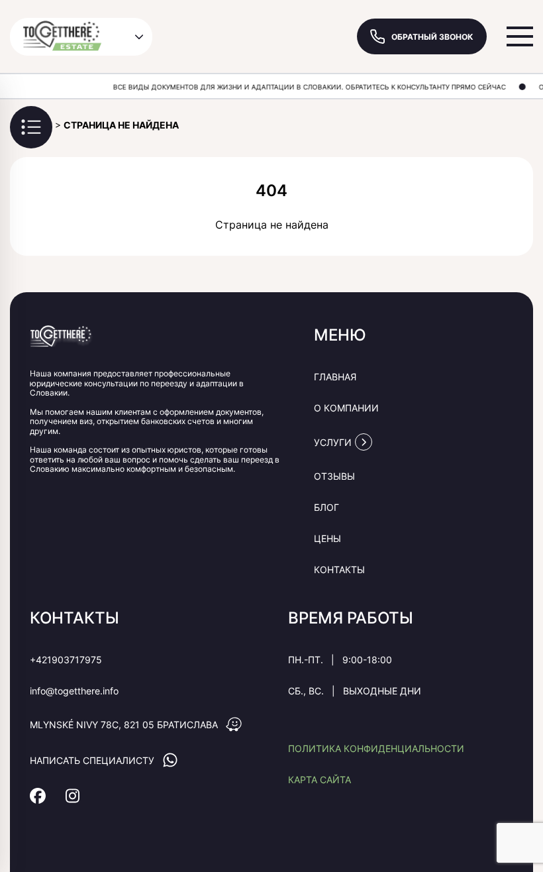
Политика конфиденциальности (376, 748)
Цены (327, 538)
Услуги (333, 442)
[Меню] (520, 36)
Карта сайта (319, 779)
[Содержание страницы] (31, 127)
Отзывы (334, 476)
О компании (346, 407)
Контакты (339, 569)
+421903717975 (66, 659)
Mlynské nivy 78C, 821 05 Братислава (124, 724)
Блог (326, 507)
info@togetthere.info (74, 690)
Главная (335, 376)
